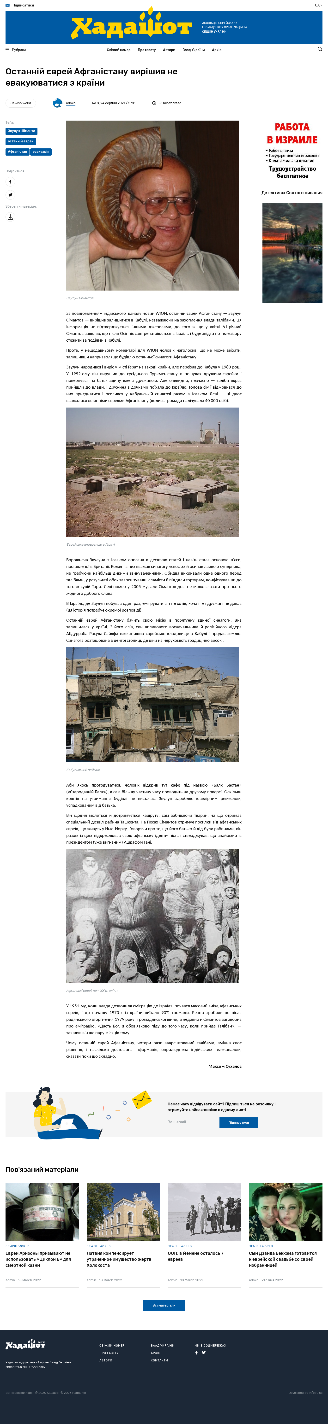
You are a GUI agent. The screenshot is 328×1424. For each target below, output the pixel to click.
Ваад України (193, 50)
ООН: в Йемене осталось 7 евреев (196, 1256)
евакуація (41, 152)
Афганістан (17, 152)
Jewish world (21, 103)
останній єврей (21, 141)
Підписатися (23, 5)
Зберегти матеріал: (21, 206)
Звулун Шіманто (21, 131)
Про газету (147, 50)
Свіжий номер (119, 50)
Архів (216, 50)
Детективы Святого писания (291, 192)
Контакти (159, 1360)
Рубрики (19, 50)
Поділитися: (15, 171)
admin (70, 103)
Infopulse (315, 1393)
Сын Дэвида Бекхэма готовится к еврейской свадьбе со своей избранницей (283, 1259)
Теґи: (10, 123)
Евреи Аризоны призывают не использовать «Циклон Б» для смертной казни (38, 1259)
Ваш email (177, 1122)
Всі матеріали (164, 1305)
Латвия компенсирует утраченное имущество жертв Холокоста (119, 1259)
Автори (169, 50)
